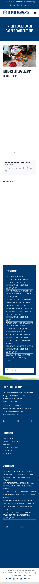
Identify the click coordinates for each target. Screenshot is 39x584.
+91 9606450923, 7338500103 (20, 408)
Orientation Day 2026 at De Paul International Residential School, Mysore (19, 349)
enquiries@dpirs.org (15, 411)
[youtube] (28, 5)
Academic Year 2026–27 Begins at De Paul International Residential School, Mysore (19, 326)
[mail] (29, 578)
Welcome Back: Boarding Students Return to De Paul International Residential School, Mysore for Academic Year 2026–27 (18, 337)
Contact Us (8, 451)
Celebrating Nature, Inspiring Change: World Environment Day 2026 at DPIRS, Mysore (18, 303)
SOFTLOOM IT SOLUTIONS (23, 575)
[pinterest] (21, 5)
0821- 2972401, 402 (16, 406)
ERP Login (7, 454)
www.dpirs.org (12, 414)
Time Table (7, 445)
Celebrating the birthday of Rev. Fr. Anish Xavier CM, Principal (18, 358)
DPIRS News (30, 152)
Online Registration (11, 442)
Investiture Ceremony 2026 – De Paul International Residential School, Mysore (19, 294)
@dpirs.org (31, 2)
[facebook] (10, 5)
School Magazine (10, 448)
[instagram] (17, 5)
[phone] (33, 578)
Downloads (8, 439)
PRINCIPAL (8, 152)
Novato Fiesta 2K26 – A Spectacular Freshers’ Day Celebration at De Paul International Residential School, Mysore (17, 282)
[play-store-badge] (24, 421)
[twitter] (14, 5)
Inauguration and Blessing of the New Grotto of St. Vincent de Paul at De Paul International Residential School (19, 314)
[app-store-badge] (10, 421)
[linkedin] (25, 5)
